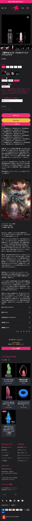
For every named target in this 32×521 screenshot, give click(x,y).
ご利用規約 (4, 460)
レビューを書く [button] (16, 348)
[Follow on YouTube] (18, 501)
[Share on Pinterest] (26, 331)
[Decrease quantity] (4, 109)
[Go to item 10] (22, 47)
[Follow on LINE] (22, 501)
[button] (28, 8)
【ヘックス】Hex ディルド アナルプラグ (8, 380)
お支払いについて (22, 450)
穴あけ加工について (22, 460)
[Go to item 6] (2, 47)
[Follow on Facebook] (3, 501)
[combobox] (12, 100)
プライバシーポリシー (7, 458)
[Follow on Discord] (10, 501)
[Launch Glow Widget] (4, 517)
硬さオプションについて (24, 458)
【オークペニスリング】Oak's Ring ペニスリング (23, 403)
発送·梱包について (22, 447)
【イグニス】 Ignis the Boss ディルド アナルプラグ (8, 403)
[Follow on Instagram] (14, 501)
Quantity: (4, 106)
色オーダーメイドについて (24, 455)
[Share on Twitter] (24, 331)
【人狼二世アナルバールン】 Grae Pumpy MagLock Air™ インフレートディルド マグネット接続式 (8, 429)
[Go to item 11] (27, 47)
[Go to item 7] (7, 47)
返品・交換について (22, 452)
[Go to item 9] (17, 47)
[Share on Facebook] (21, 331)
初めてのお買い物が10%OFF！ (16, 1)
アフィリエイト (5, 452)
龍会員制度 (4, 450)
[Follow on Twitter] (7, 501)
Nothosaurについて (6, 447)
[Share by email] (29, 331)
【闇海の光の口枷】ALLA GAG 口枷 (23, 380)
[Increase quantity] (9, 109)
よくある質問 (5, 455)
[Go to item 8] (12, 47)
